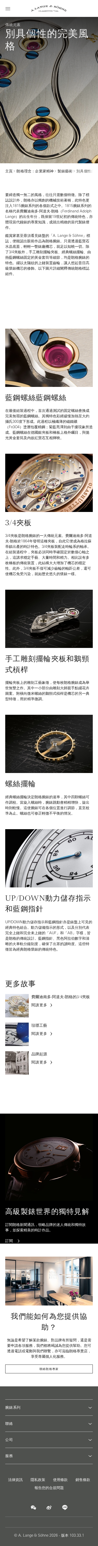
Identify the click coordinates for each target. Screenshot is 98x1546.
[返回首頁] (49, 8)
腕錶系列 (13, 1407)
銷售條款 (83, 1480)
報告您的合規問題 (49, 1488)
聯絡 (9, 1423)
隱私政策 (38, 1480)
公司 (9, 1439)
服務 (9, 1455)
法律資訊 (15, 1480)
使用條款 (60, 1480)
